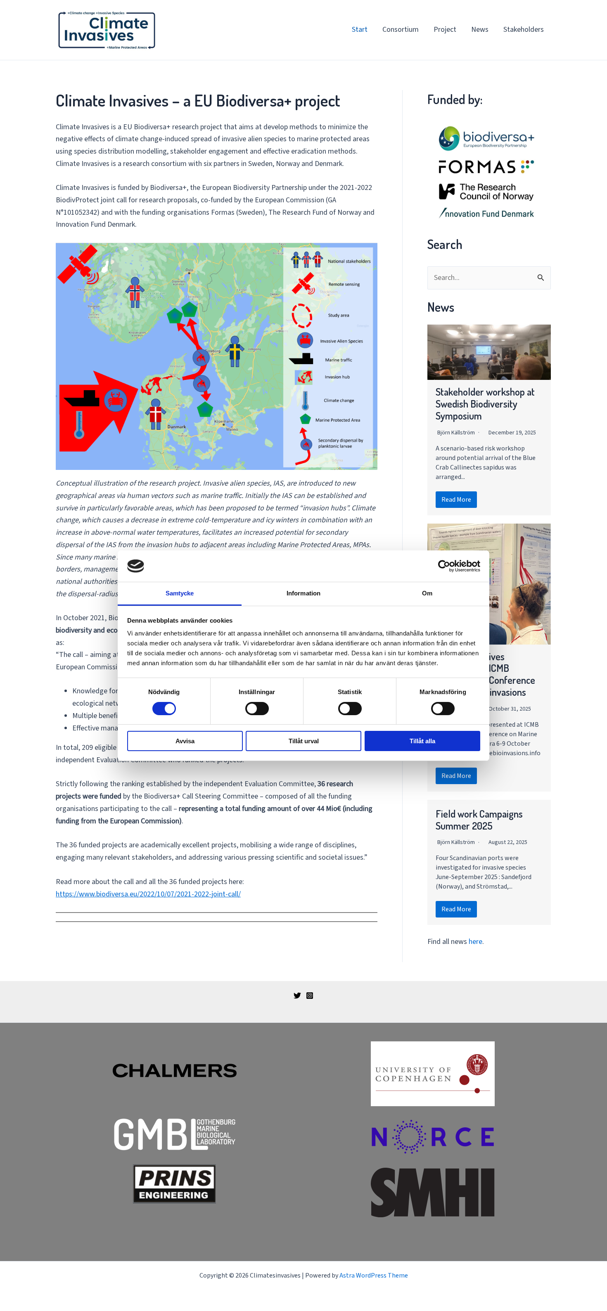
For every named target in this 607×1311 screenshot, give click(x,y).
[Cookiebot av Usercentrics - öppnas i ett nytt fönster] (444, 566)
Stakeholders (523, 29)
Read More (456, 499)
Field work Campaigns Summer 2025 (479, 819)
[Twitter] (297, 995)
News (479, 29)
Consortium (400, 29)
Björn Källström (456, 433)
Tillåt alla (422, 740)
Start (360, 29)
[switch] (257, 708)
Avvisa (184, 740)
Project (445, 29)
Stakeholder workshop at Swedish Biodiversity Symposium (485, 403)
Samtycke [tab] (180, 593)
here (475, 941)
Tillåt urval (304, 740)
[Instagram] (309, 995)
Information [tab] (303, 593)
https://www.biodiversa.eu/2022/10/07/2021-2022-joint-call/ (148, 894)
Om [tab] (427, 593)
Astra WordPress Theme (373, 1275)
